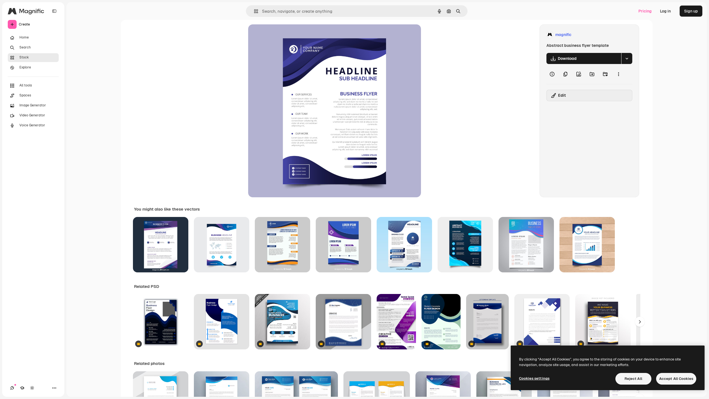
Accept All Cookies (676, 378)
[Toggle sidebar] (54, 11)
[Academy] (22, 387)
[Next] (640, 321)
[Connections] (12, 387)
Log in (665, 11)
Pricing (645, 11)
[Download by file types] (626, 58)
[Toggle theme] (32, 387)
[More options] (618, 74)
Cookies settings (534, 378)
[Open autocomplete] (253, 11)
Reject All (633, 378)
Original (283, 34)
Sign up (691, 11)
